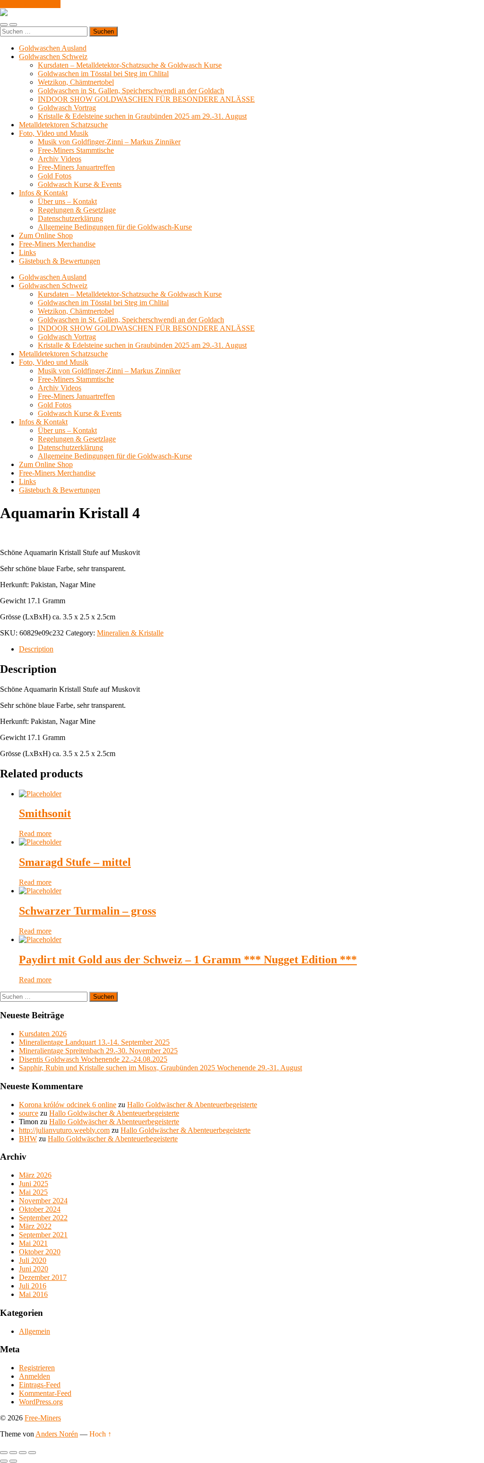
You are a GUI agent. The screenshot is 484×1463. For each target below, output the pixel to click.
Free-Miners (43, 1418)
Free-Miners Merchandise (57, 244)
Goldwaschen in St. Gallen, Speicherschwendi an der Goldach (131, 91)
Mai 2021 (33, 1243)
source (28, 1113)
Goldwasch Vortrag (67, 108)
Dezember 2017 (43, 1277)
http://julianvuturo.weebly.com (64, 1130)
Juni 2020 (33, 1269)
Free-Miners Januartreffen (76, 167)
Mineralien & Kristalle (130, 633)
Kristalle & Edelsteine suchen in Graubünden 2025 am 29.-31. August (142, 116)
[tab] (251, 649)
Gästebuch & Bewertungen (59, 261)
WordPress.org (41, 1402)
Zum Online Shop (46, 235)
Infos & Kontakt (43, 193)
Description (36, 649)
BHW (28, 1139)
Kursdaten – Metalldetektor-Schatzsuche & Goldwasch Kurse (130, 65)
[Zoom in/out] (32, 1452)
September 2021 (43, 1235)
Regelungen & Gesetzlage (77, 210)
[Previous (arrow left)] (4, 1461)
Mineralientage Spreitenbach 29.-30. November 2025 (98, 1051)
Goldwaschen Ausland (52, 48)
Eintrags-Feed (39, 1385)
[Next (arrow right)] (13, 1461)
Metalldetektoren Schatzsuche (63, 125)
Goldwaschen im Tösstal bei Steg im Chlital (103, 74)
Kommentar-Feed (45, 1393)
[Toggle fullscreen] (22, 1452)
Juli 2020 (32, 1260)
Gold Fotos (54, 176)
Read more (35, 833)
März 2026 (35, 1175)
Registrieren (37, 1368)
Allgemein (34, 1331)
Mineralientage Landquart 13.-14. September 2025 (94, 1042)
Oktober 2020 (39, 1252)
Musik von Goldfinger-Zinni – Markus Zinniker (109, 142)
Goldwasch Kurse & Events (79, 184)
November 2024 (43, 1201)
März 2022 (35, 1226)
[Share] (13, 1452)
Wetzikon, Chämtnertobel (76, 82)
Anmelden (34, 1376)
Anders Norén (56, 1434)
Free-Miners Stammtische (76, 150)
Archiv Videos (59, 159)
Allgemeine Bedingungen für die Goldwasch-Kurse (115, 227)
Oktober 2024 (39, 1209)
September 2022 (43, 1218)
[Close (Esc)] (4, 1452)
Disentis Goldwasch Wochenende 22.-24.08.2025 (93, 1059)
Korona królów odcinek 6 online (67, 1105)
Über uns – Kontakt (67, 201)
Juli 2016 (32, 1286)
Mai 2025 (33, 1192)
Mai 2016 (33, 1294)
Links (27, 252)
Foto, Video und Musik (53, 133)
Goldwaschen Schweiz (53, 57)
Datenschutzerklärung (70, 218)
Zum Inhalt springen (30, 4)
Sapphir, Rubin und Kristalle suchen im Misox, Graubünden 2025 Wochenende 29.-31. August (160, 1068)
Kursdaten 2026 (43, 1034)
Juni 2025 (33, 1184)
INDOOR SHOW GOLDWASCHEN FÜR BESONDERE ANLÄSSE (146, 99)
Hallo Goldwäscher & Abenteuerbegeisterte (192, 1105)
